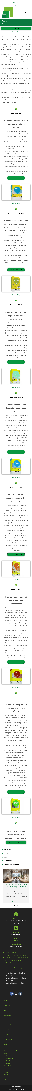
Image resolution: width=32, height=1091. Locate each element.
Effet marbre (8, 1024)
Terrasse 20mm (9, 1039)
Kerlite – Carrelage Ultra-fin (11, 1036)
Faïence (7, 1034)
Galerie (5, 1010)
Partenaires (6, 1008)
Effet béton (8, 1029)
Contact (5, 1003)
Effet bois (8, 1032)
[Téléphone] (16, 928)
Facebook (6, 1072)
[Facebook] (12, 994)
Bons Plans (6, 1044)
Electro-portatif (9, 1055)
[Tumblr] (20, 994)
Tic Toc (5, 1077)
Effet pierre (8, 1026)
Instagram (6, 1074)
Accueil (5, 1000)
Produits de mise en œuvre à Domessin (12, 1050)
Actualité (16, 891)
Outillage (6, 1053)
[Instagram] (16, 994)
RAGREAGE (7, 849)
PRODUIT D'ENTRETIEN (11, 865)
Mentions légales (7, 1015)
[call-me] (16, 0)
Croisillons (8, 1063)
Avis (5, 1079)
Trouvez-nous (7, 1005)
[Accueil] (2, 23)
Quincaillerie (8, 1060)
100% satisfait (16, 944)
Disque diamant (9, 1058)
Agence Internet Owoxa (16, 1086)
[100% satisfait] (16, 940)
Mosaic (7, 1041)
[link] (14, 6)
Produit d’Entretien (8, 1065)
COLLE (6, 853)
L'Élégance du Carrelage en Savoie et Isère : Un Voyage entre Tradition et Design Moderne (16, 886)
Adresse (16, 918)
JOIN (5, 857)
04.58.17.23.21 (16, 2)
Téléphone (16, 932)
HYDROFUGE (8, 861)
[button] (16, 849)
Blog (5, 1013)
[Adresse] (16, 914)
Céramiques (6, 1021)
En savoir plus (16, 901)
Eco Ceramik (10, 890)
